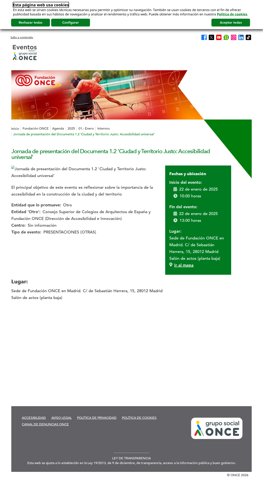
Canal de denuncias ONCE (45, 424)
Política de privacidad (97, 418)
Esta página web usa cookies (41, 5)
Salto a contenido (21, 37)
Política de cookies (232, 14)
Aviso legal (61, 418)
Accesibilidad (34, 418)
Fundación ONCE (36, 128)
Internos (103, 128)
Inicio (15, 129)
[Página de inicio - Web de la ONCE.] (24, 52)
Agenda (58, 128)
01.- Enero (86, 128)
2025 (71, 128)
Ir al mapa (184, 265)
